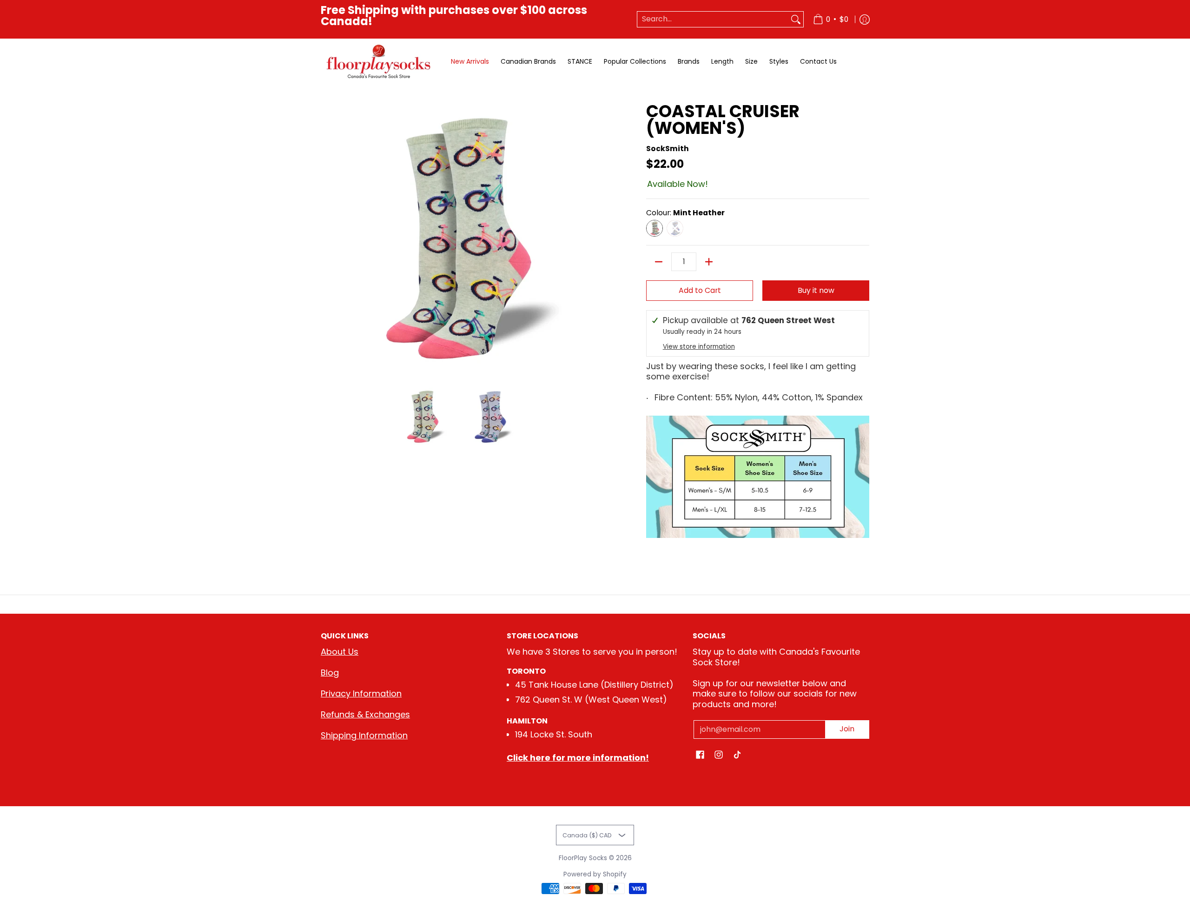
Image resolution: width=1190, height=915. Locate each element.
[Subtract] (658, 261)
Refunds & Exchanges (365, 714)
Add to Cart (700, 290)
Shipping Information (364, 735)
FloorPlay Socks (583, 858)
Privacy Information (361, 693)
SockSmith (667, 148)
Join (847, 728)
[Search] (795, 19)
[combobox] (712, 19)
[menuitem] (830, 19)
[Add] (708, 261)
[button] (700, 755)
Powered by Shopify (595, 874)
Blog (330, 672)
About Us (339, 651)
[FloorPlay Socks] (379, 62)
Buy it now (816, 290)
